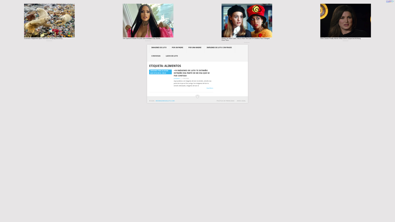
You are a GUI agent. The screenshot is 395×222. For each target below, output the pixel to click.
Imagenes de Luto (159, 48)
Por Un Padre (177, 48)
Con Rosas (155, 56)
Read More (210, 88)
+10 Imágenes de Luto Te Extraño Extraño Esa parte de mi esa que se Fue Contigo (192, 73)
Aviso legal (241, 101)
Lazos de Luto (172, 56)
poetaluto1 (177, 78)
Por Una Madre (194, 48)
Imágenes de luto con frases (219, 48)
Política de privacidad (225, 101)
